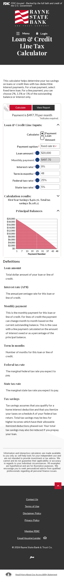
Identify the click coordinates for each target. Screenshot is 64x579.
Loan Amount (50, 137)
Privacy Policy (32, 520)
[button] (32, 125)
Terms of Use (32, 506)
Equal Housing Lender (29, 538)
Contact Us (32, 499)
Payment (50, 133)
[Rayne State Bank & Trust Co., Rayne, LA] (32, 18)
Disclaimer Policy (32, 513)
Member (32, 531)
